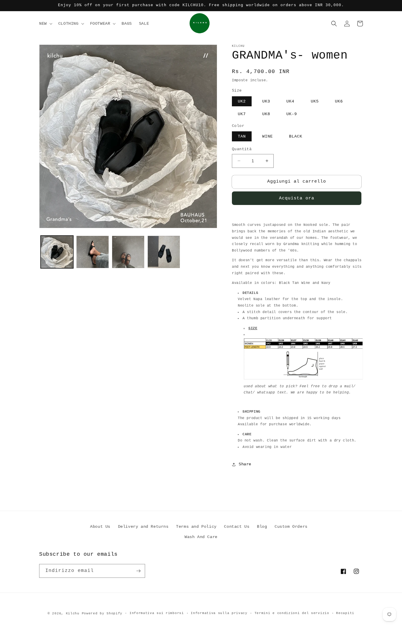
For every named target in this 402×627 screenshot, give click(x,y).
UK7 (242, 114)
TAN (242, 136)
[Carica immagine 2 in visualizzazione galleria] (92, 252)
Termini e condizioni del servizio (292, 613)
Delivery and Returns (143, 526)
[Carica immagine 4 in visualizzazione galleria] (163, 252)
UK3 (266, 101)
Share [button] (245, 464)
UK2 (242, 101)
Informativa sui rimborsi (156, 613)
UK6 (339, 101)
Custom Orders (291, 526)
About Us (100, 526)
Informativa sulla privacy (219, 613)
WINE (267, 136)
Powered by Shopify (102, 613)
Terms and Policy (196, 526)
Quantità (242, 149)
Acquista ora (296, 198)
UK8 (266, 114)
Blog (262, 526)
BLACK (295, 136)
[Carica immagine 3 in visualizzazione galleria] (128, 252)
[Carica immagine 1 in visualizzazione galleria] (57, 252)
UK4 (290, 101)
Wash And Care (201, 537)
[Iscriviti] (138, 571)
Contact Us (236, 526)
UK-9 (291, 114)
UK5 (315, 101)
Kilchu (72, 613)
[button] (45, 23)
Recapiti (345, 613)
